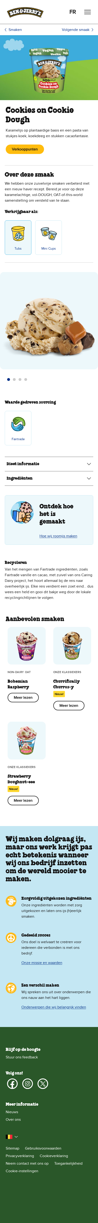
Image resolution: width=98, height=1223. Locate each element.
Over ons (13, 1119)
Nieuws (12, 1112)
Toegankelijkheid (68, 1163)
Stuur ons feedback (22, 1057)
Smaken (15, 29)
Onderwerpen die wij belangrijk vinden (53, 1007)
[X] (42, 1083)
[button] (8, 379)
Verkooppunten (25, 149)
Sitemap (12, 1148)
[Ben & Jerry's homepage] (25, 12)
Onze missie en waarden (41, 962)
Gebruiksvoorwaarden (43, 1148)
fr (72, 12)
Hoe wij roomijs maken (58, 536)
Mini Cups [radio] (48, 249)
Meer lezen (23, 697)
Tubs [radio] (18, 249)
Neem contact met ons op (27, 1163)
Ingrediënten (20, 478)
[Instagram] (27, 1083)
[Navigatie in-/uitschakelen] (87, 12)
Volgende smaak (75, 29)
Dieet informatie (23, 464)
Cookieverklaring (54, 1156)
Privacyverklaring (20, 1156)
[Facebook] (12, 1083)
